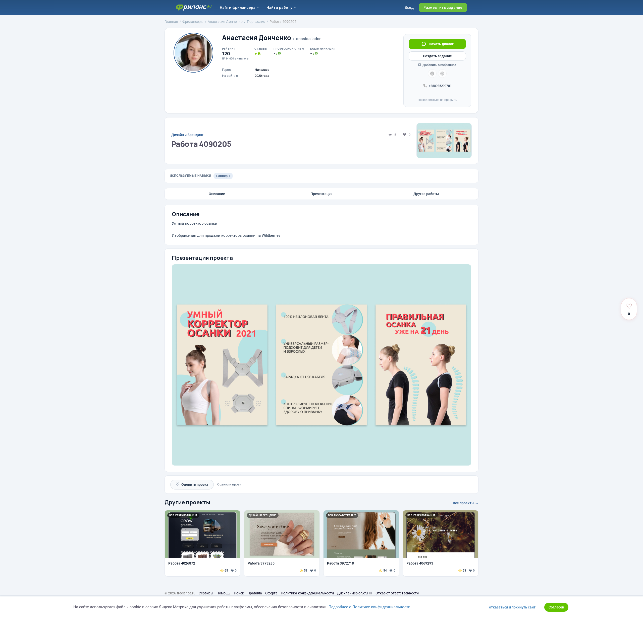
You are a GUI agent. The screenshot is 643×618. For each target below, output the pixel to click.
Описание (217, 194)
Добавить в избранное (439, 65)
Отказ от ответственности (397, 593)
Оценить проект (192, 484)
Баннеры (223, 176)
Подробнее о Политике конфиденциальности (369, 607)
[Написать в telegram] (432, 73)
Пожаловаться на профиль (437, 100)
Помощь (224, 593)
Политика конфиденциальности (307, 593)
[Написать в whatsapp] (442, 73)
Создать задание (437, 56)
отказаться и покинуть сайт (512, 607)
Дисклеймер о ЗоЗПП (354, 593)
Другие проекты (187, 502)
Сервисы (206, 593)
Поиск (239, 593)
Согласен (556, 607)
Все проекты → (465, 503)
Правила (254, 593)
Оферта (271, 593)
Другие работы (426, 194)
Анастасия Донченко (256, 37)
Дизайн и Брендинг (187, 135)
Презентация (321, 194)
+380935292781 (440, 86)
